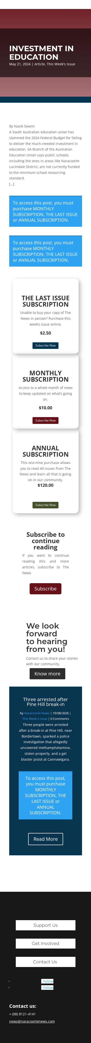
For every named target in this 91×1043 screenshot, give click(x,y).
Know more (47, 673)
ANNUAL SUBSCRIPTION (43, 220)
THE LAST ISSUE (62, 214)
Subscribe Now (45, 345)
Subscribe (45, 588)
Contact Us (45, 962)
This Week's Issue (61, 64)
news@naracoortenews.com (32, 1021)
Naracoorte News (37, 713)
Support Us (45, 925)
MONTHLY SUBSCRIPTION (33, 211)
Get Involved (45, 943)
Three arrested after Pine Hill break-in (45, 701)
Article (39, 64)
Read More (45, 839)
